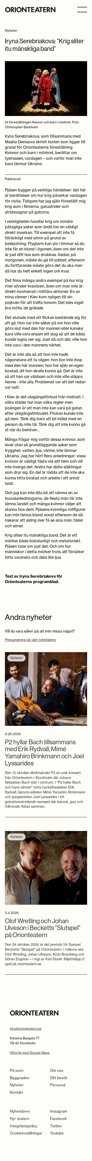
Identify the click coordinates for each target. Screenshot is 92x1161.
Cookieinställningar (26, 1133)
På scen (17, 1070)
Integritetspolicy (23, 1126)
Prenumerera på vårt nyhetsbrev (30, 640)
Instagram (58, 1111)
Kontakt (16, 1092)
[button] (82, 9)
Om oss (56, 1070)
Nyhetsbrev (20, 1111)
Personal (57, 1085)
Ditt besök (58, 1077)
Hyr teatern (19, 1118)
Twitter (56, 1126)
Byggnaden (19, 1077)
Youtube (57, 1133)
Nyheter (17, 1085)
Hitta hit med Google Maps (30, 1053)
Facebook (58, 1118)
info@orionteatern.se (25, 1029)
